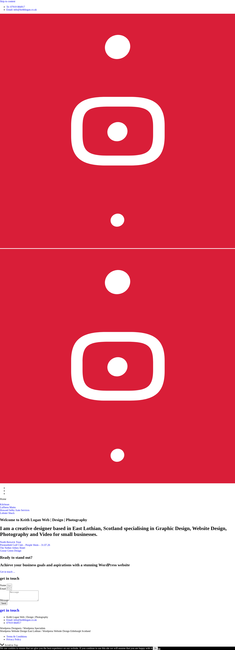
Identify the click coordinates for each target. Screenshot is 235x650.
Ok (155, 648)
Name (3, 585)
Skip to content (7, 1)
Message (4, 600)
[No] (159, 649)
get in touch (9, 610)
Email (3, 588)
